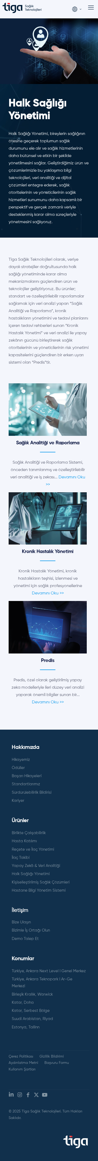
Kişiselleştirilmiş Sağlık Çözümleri (41, 882)
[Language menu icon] (77, 8)
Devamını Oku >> (48, 593)
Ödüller (18, 768)
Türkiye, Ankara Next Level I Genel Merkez (49, 971)
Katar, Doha (23, 1003)
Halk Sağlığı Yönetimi (31, 874)
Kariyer (18, 801)
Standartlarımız (26, 784)
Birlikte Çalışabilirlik (29, 833)
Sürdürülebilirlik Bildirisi (31, 792)
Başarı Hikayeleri (27, 776)
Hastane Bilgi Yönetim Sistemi (39, 890)
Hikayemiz (21, 760)
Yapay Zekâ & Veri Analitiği (36, 866)
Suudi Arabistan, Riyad (32, 1019)
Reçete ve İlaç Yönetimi (33, 849)
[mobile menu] (91, 7)
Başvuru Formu (56, 1063)
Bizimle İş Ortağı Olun (31, 930)
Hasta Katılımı (24, 841)
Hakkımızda (25, 747)
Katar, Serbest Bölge (31, 1011)
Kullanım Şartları (22, 1069)
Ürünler (20, 820)
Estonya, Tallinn (25, 1027)
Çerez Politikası (21, 1056)
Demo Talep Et (25, 939)
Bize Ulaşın (21, 922)
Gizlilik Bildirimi (51, 1056)
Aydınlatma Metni (23, 1063)
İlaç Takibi (21, 858)
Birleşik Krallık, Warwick (32, 994)
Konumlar (23, 958)
